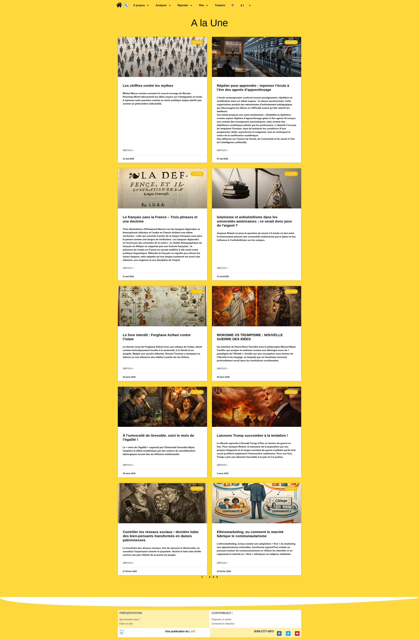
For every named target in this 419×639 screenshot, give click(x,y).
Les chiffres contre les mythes (148, 85)
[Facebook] (279, 633)
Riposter (183, 5)
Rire (201, 5)
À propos (139, 5)
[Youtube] (297, 633)
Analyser (161, 5)
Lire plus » (128, 150)
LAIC (192, 631)
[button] (126, 5)
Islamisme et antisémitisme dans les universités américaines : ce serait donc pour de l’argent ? (254, 221)
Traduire (220, 5)
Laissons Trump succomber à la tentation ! (252, 435)
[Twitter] (288, 633)
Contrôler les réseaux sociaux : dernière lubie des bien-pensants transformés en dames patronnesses (161, 536)
